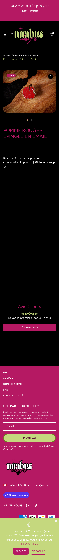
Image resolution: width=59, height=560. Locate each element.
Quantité (8, 259)
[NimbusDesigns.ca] (29, 34)
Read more (29, 11)
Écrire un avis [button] (29, 327)
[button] (5, 34)
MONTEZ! (29, 437)
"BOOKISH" (30, 55)
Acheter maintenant (29, 290)
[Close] (56, 521)
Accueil (7, 55)
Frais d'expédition (10, 152)
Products (17, 55)
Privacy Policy (29, 544)
